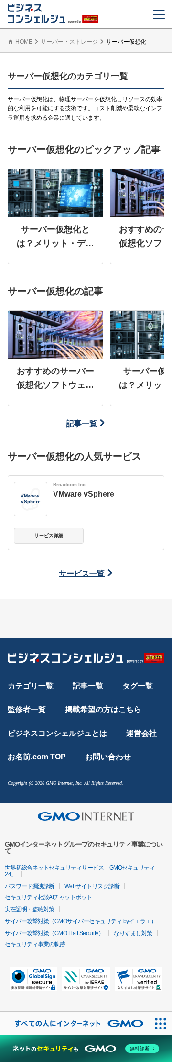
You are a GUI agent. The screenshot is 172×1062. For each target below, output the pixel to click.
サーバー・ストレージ (69, 41)
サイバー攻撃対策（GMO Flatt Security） (54, 933)
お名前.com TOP (37, 757)
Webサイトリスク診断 (92, 886)
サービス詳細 (48, 535)
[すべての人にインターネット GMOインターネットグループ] (74, 1023)
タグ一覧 (137, 686)
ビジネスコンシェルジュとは (57, 733)
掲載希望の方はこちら (103, 709)
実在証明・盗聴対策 (29, 909)
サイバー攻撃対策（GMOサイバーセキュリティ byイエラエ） (80, 921)
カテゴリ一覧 (31, 686)
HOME (23, 41)
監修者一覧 (27, 709)
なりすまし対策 (133, 933)
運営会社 (141, 733)
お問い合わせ (108, 757)
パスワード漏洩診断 (29, 886)
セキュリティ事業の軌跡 (35, 944)
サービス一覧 (82, 573)
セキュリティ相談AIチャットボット (48, 897)
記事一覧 (81, 423)
